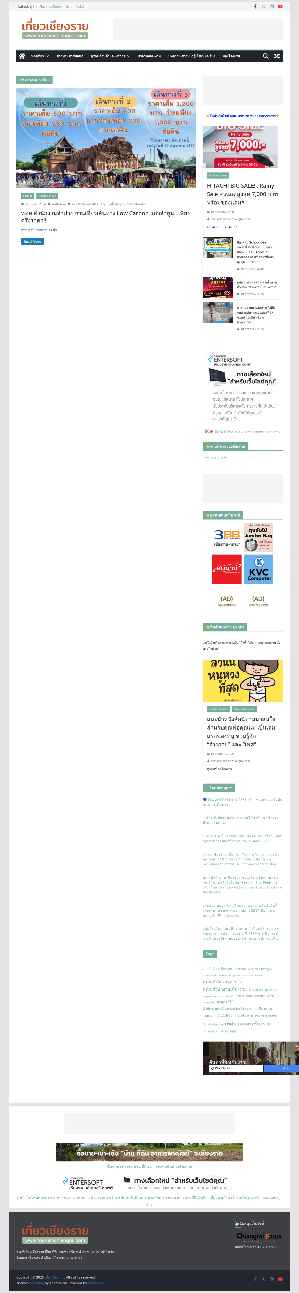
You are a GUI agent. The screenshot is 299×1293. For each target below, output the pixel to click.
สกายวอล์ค (209, 1002)
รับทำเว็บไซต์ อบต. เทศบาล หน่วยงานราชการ (247, 432)
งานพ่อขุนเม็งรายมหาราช (216, 975)
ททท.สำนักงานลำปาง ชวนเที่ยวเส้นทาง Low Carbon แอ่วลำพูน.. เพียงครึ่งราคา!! (105, 216)
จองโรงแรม (231, 56)
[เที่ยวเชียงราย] (22, 56)
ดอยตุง (258, 975)
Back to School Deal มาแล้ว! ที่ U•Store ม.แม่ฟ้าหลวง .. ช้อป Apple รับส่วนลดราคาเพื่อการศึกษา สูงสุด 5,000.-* (255, 252)
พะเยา (229, 996)
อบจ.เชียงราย (244, 1016)
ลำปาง (239, 996)
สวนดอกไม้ (225, 1002)
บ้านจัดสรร (256, 990)
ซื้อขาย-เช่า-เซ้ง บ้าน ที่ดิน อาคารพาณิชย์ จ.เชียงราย (149, 1166)
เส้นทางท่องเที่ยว (136, 204)
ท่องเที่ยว (37, 56)
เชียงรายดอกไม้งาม (265, 1015)
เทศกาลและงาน (149, 56)
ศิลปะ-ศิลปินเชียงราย (260, 996)
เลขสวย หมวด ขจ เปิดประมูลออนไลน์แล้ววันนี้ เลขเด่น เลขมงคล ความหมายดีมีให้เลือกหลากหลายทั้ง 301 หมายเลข (240, 910)
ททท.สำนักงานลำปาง (85, 204)
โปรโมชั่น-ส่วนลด (47, 195)
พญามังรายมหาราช (213, 996)
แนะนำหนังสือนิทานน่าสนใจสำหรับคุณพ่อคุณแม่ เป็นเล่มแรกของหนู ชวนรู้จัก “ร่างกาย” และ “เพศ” (241, 731)
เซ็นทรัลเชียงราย (213, 1024)
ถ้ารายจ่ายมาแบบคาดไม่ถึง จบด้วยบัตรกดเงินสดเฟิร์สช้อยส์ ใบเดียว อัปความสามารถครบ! (256, 314)
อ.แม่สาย (225, 1015)
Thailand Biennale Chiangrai (253, 969)
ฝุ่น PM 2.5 (271, 990)
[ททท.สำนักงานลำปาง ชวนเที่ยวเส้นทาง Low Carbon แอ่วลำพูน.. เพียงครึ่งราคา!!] (106, 138)
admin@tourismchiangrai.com (230, 219)
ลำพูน (103, 204)
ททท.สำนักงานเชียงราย (225, 989)
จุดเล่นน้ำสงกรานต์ (242, 975)
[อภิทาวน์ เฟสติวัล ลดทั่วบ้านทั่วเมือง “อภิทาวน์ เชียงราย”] (218, 288)
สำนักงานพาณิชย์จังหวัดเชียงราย (227, 1008)
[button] (46, 56)
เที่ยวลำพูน (116, 204)
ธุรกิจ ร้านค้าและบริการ (108, 56)
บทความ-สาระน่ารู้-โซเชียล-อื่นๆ (192, 56)
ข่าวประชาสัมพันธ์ (70, 56)
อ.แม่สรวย (209, 1016)
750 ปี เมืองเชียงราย (217, 969)
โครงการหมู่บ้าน (229, 1031)
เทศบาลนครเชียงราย (248, 1023)
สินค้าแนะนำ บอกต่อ (244, 709)
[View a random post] (277, 56)
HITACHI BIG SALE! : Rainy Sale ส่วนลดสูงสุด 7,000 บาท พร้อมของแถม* (242, 194)
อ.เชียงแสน (263, 1008)
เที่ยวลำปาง (210, 1031)
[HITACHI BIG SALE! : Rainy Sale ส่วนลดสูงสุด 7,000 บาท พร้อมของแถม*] (243, 147)
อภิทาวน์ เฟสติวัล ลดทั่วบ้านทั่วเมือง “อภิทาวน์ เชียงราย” (257, 284)
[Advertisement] (198, 29)
